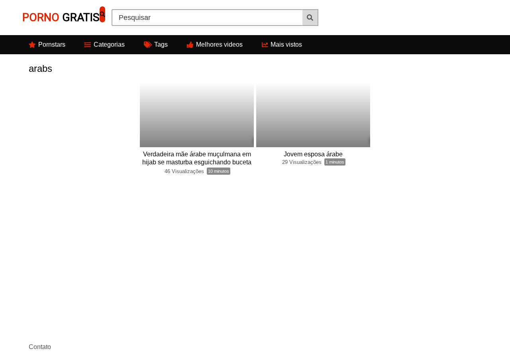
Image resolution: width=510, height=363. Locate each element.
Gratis (61, 17)
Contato (40, 346)
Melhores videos (219, 44)
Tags (161, 44)
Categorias (109, 44)
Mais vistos (286, 44)
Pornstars (51, 44)
